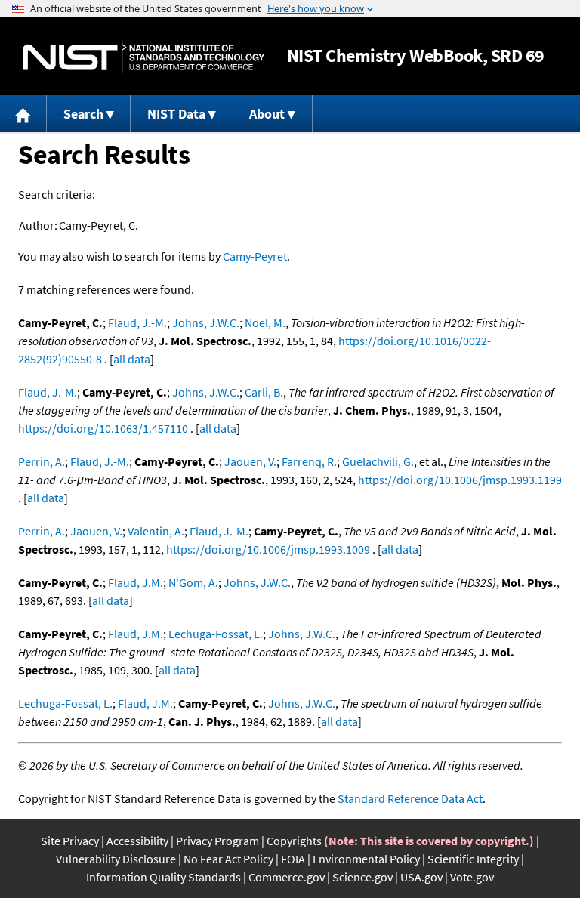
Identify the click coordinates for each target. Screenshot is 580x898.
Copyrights (294, 840)
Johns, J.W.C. (205, 322)
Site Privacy (70, 840)
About (267, 113)
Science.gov (362, 876)
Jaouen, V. (250, 461)
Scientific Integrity (473, 858)
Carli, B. (264, 392)
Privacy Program (217, 840)
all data (131, 358)
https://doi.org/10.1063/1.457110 (103, 428)
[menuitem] (23, 113)
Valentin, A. (156, 530)
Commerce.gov (286, 876)
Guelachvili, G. (378, 461)
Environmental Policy (366, 858)
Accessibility (137, 840)
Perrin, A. (41, 461)
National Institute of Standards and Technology (143, 56)
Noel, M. (265, 322)
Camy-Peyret (255, 256)
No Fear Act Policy (228, 858)
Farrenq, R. (309, 461)
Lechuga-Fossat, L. (215, 633)
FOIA (293, 858)
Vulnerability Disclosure (116, 858)
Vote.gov (472, 876)
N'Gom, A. (193, 582)
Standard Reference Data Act (410, 798)
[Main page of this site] (23, 113)
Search (83, 113)
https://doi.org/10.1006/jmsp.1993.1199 (460, 479)
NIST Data (176, 113)
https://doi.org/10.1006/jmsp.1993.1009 (268, 549)
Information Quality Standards (163, 876)
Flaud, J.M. (135, 582)
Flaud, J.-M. (137, 322)
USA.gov (421, 876)
